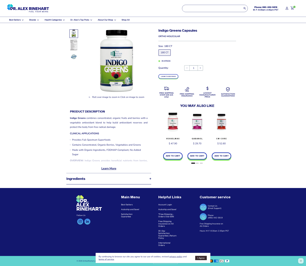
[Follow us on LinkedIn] (87, 222)
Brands (32, 20)
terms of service (106, 259)
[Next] (233, 137)
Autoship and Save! (130, 209)
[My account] (287, 9)
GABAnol (197, 139)
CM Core (221, 139)
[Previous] (160, 137)
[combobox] (212, 8)
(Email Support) (214, 208)
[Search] (245, 8)
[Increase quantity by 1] (200, 67)
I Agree (201, 258)
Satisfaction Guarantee (126, 215)
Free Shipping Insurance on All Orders (166, 223)
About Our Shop (105, 20)
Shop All (126, 20)
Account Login (165, 204)
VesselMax (173, 139)
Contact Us (212, 206)
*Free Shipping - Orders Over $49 (166, 215)
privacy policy (175, 256)
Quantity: (163, 68)
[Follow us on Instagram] (80, 222)
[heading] (130, 197)
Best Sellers (15, 20)
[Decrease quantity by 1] (186, 67)
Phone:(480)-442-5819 (215, 216)
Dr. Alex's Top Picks (79, 20)
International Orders (164, 244)
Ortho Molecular (169, 36)
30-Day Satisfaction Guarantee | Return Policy (167, 234)
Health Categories (53, 20)
